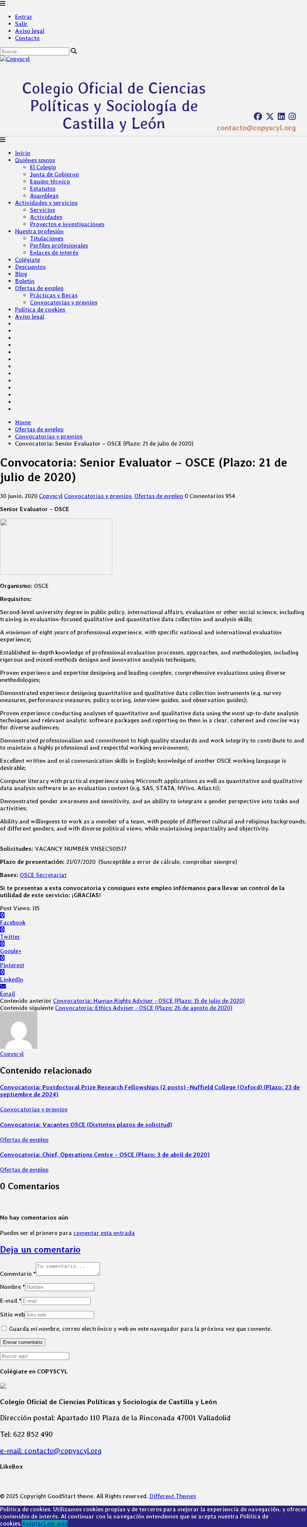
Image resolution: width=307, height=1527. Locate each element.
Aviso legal (29, 30)
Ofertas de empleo (39, 288)
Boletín (24, 281)
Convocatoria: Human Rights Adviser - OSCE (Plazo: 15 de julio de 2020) (149, 1000)
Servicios (42, 209)
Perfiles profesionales (59, 245)
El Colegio (43, 167)
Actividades (46, 217)
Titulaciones (46, 238)
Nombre (12, 1286)
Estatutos (42, 188)
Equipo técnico (50, 181)
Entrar (24, 16)
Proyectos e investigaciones (67, 224)
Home (23, 422)
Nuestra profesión (39, 231)
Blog (21, 273)
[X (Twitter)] (270, 116)
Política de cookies (40, 309)
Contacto (27, 38)
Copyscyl (51, 496)
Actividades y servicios (46, 202)
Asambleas (44, 195)
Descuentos (30, 266)
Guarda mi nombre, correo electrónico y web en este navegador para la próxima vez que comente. (140, 1328)
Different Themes (172, 1496)
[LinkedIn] (281, 116)
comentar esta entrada (104, 1232)
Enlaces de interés (54, 252)
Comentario (18, 1273)
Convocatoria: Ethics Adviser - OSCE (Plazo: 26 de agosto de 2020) (143, 1007)
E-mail (10, 1300)
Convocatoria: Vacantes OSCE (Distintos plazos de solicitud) (86, 1124)
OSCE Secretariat (43, 874)
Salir (21, 23)
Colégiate (27, 259)
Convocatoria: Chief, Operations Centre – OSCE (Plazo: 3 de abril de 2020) (105, 1154)
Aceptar (32, 1523)
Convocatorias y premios (63, 302)
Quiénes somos (35, 160)
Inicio (22, 153)
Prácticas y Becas (53, 295)
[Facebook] (258, 116)
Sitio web (12, 1314)
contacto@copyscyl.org (256, 127)
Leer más (55, 1523)
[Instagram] (292, 116)
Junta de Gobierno (54, 174)
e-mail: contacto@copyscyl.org (51, 1450)
